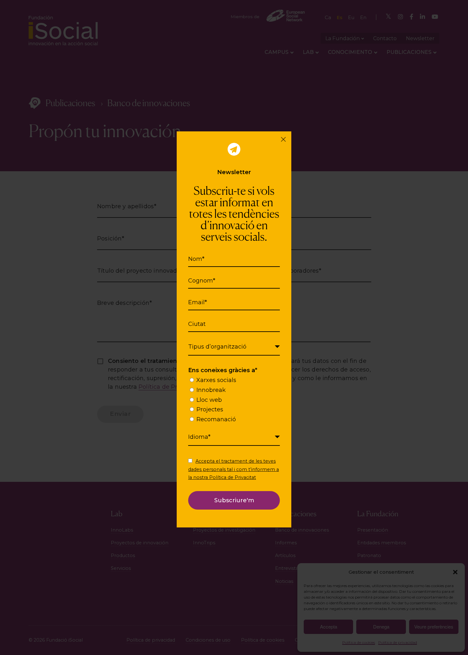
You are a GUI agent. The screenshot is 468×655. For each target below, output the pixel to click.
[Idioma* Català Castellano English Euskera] (234, 437)
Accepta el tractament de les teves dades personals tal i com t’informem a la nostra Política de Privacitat (233, 469)
